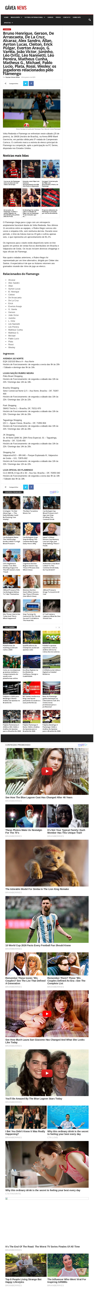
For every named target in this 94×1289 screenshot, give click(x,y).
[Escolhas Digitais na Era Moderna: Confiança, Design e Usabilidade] (32, 661)
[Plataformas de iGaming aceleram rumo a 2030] (12, 637)
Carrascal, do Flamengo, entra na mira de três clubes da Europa (12, 182)
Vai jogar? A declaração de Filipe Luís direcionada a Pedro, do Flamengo (50, 183)
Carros (50, 17)
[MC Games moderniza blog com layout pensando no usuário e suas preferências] (32, 688)
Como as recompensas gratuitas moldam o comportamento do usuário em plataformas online (11, 674)
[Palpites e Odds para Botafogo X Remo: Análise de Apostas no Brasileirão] (12, 688)
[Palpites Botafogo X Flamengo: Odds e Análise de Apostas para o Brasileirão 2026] (51, 716)
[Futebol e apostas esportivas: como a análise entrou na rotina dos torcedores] (51, 637)
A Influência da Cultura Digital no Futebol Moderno (51, 672)
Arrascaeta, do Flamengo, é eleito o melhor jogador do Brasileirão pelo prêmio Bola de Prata (11, 213)
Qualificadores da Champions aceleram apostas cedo (31, 647)
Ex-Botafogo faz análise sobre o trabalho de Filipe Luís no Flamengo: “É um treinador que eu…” (31, 213)
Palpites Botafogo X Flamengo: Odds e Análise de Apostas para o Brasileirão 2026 (51, 728)
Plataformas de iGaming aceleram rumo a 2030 (10, 647)
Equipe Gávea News (13, 77)
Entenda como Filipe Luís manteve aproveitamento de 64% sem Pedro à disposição (31, 183)
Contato (66, 17)
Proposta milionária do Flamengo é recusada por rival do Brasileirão (49, 211)
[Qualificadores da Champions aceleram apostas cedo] (32, 637)
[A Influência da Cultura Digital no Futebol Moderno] (51, 661)
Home (6, 17)
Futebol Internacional (34, 17)
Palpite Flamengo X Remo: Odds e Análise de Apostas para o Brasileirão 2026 (31, 728)
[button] (89, 20)
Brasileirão (15, 17)
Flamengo (7, 29)
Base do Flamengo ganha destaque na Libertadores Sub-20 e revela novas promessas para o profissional (51, 701)
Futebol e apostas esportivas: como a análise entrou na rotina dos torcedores (51, 648)
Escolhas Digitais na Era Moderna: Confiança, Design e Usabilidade (30, 673)
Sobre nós (77, 17)
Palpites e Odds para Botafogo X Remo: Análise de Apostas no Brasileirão (11, 699)
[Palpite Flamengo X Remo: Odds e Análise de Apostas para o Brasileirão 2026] (32, 716)
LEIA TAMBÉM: (10, 627)
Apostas (7, 23)
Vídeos (58, 17)
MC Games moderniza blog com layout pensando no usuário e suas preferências (31, 699)
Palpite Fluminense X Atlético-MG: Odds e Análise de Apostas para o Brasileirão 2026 (12, 728)
